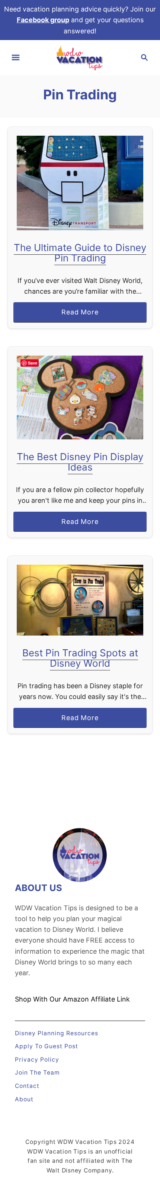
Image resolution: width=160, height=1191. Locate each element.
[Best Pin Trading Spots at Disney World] (80, 600)
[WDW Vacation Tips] (80, 57)
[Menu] (15, 57)
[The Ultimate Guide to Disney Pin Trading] (80, 183)
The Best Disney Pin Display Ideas (80, 462)
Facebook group (43, 20)
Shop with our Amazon (52, 999)
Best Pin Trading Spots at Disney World (80, 658)
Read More (83, 315)
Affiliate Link (109, 999)
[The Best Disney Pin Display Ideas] (80, 398)
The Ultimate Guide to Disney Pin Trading (80, 253)
